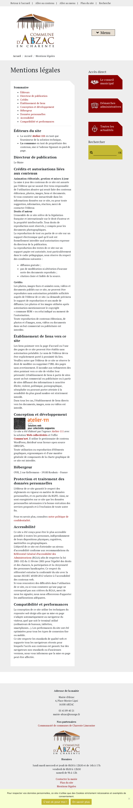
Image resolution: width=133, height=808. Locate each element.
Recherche (105, 3)
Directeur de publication (33, 95)
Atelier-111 (58, 431)
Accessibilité (27, 117)
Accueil (17, 56)
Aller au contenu (44, 3)
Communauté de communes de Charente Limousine (66, 725)
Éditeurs (25, 92)
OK (119, 152)
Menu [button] (105, 32)
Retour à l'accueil (20, 3)
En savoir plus (81, 801)
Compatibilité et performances (37, 121)
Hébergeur (26, 110)
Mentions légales (66, 786)
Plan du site (87, 3)
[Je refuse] (129, 798)
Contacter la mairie (66, 779)
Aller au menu (67, 3)
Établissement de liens (32, 103)
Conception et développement (37, 107)
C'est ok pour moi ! (55, 801)
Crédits (24, 99)
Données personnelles (32, 114)
